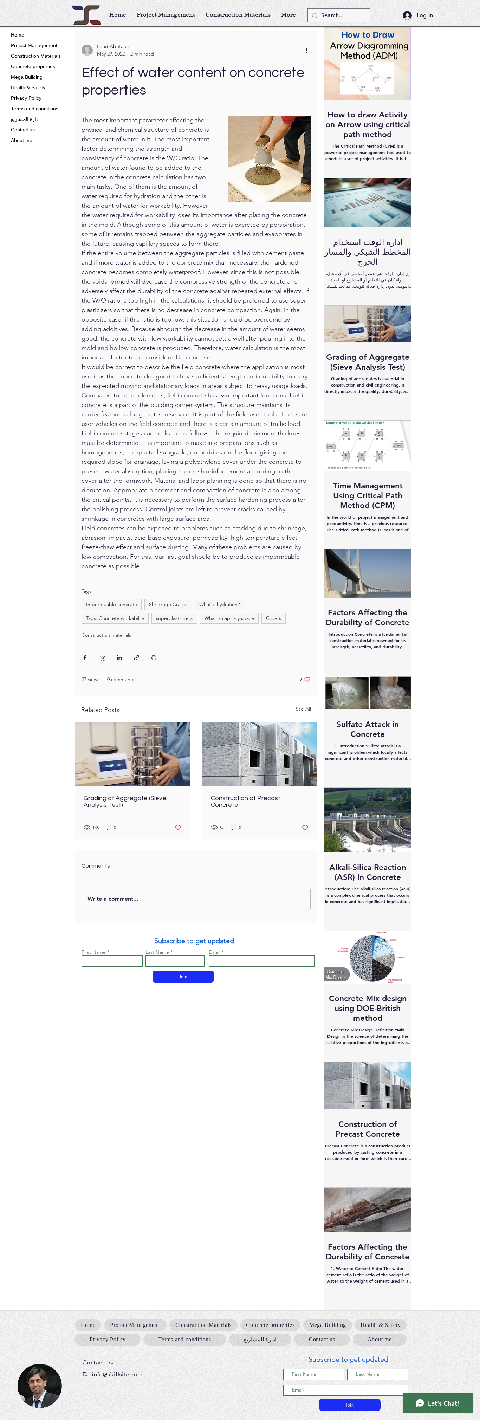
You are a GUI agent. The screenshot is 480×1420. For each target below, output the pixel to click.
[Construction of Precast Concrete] (259, 754)
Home (17, 35)
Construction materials (106, 635)
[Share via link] (136, 657)
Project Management (34, 45)
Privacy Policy (26, 98)
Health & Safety (28, 87)
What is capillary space (229, 618)
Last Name (157, 951)
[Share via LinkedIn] (119, 657)
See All (303, 709)
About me (21, 140)
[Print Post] (153, 657)
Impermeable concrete (111, 604)
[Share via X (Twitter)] (102, 657)
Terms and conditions (34, 108)
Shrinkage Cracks (168, 604)
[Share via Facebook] (85, 657)
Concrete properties (33, 66)
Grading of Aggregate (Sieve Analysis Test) (125, 801)
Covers (273, 618)
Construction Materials (36, 56)
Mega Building (27, 77)
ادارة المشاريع (25, 119)
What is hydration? (219, 604)
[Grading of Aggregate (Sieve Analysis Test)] (132, 754)
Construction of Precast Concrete (245, 801)
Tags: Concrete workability (115, 618)
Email (214, 951)
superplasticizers (174, 618)
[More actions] (306, 50)
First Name (94, 951)
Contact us (23, 129)
